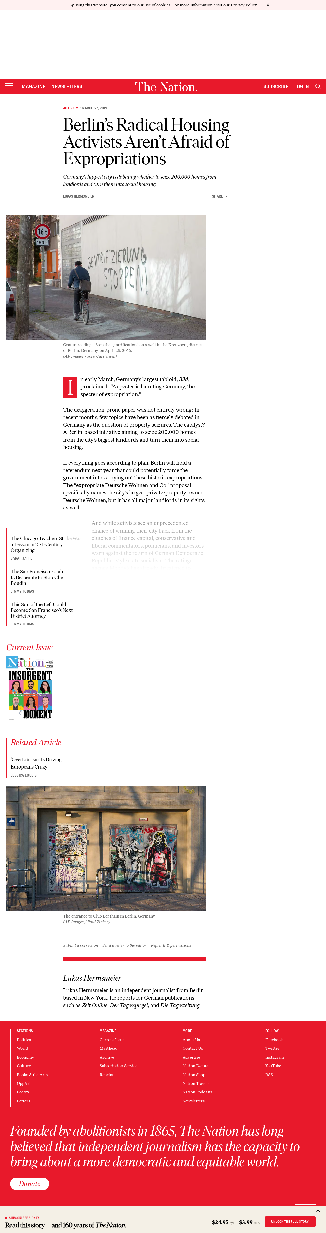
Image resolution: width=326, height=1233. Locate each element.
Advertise (191, 1057)
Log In (301, 86)
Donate (29, 1183)
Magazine (33, 86)
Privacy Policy (244, 5)
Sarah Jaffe (21, 558)
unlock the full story (290, 1222)
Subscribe (276, 86)
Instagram (274, 1057)
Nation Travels (196, 1083)
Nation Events (195, 1065)
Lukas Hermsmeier (78, 196)
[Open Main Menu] (9, 86)
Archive (107, 1057)
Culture (24, 1065)
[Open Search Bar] (318, 86)
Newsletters (67, 86)
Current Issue (112, 1039)
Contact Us (193, 1048)
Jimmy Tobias (22, 591)
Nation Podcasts (197, 1092)
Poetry (23, 1092)
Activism (70, 108)
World (22, 1048)
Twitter (272, 1048)
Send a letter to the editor (124, 945)
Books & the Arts (32, 1074)
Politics (24, 1039)
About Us (191, 1039)
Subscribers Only (24, 1218)
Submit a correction (80, 945)
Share (217, 196)
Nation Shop (194, 1074)
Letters (23, 1101)
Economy (25, 1057)
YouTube (273, 1065)
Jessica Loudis (24, 775)
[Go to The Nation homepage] (166, 86)
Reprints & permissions (171, 945)
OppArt (24, 1083)
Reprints (107, 1074)
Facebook (274, 1039)
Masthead (108, 1048)
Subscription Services (119, 1065)
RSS (269, 1074)
